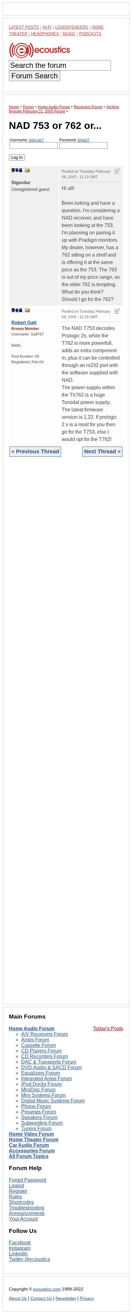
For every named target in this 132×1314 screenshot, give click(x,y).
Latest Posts (24, 27)
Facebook (20, 1242)
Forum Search (34, 76)
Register (18, 1191)
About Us (18, 1298)
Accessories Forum (32, 1150)
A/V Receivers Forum (44, 1034)
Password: (74, 140)
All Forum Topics (29, 1156)
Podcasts (90, 33)
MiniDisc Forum (38, 1089)
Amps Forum (35, 1039)
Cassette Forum (38, 1045)
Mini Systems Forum (43, 1095)
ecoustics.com (47, 1289)
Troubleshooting (26, 1207)
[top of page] (13, 170)
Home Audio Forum (31, 1028)
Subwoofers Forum (42, 1123)
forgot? (83, 140)
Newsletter (66, 1298)
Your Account (23, 1218)
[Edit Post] (117, 171)
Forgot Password (27, 1180)
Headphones (45, 33)
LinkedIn (18, 1253)
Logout (16, 1185)
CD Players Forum (41, 1050)
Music (69, 33)
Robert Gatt (24, 322)
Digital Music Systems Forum (53, 1100)
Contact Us (41, 1298)
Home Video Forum (31, 1134)
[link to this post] (27, 170)
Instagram (19, 1248)
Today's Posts (108, 1028)
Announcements (27, 1213)
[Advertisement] (66, 735)
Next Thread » (102, 451)
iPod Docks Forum (41, 1084)
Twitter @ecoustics (29, 1259)
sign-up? (36, 140)
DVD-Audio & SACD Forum (51, 1067)
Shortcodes (21, 1202)
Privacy (87, 1298)
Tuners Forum (36, 1128)
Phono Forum (36, 1106)
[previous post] (17, 310)
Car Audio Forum (29, 1145)
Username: (27, 140)
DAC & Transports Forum (48, 1062)
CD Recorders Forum (44, 1056)
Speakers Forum (39, 1117)
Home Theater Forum (33, 1139)
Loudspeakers (71, 27)
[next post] (17, 170)
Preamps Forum (38, 1111)
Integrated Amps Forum (46, 1078)
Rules (15, 1196)
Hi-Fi (47, 27)
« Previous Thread (35, 451)
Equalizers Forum (40, 1073)
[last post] (20, 170)
